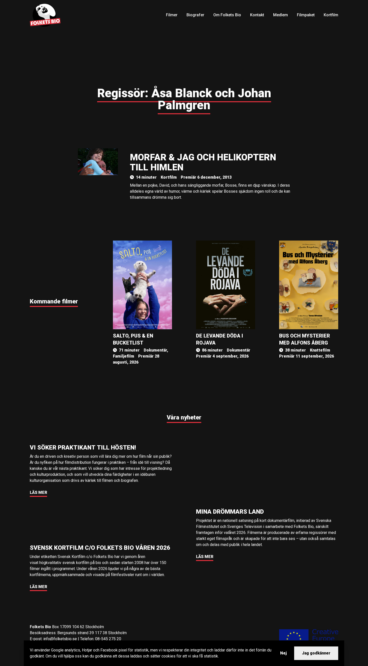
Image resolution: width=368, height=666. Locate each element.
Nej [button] (283, 653)
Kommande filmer (54, 301)
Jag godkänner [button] (316, 653)
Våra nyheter (184, 417)
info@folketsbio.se (60, 638)
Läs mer (38, 492)
